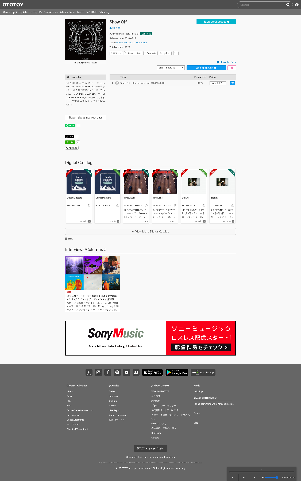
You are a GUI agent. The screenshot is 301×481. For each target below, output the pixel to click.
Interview (113, 396)
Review (112, 405)
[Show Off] (117, 83)
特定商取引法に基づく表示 (165, 410)
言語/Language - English (151, 448)
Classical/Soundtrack (77, 429)
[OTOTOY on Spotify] (117, 372)
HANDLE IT (129, 197)
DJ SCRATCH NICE (133, 205)
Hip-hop (166, 53)
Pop (69, 401)
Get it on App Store (152, 372)
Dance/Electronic (75, 419)
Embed (74, 147)
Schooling (104, 12)
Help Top (198, 391)
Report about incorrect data (85, 117)
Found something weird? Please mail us (214, 404)
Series (112, 391)
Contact (198, 413)
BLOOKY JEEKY (74, 205)
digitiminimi (167, 468)
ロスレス (117, 53)
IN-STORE (91, 12)
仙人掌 (116, 28)
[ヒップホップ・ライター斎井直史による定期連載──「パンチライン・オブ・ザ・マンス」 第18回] (92, 273)
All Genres (82, 385)
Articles (63, 12)
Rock (69, 396)
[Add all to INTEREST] (232, 68)
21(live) (185, 197)
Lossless (146, 33)
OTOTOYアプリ (159, 423)
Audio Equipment (117, 415)
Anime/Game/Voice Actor (80, 410)
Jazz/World (73, 424)
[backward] (232, 477)
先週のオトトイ (117, 419)
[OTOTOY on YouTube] (126, 372)
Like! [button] (71, 142)
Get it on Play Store (177, 372)
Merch (80, 12)
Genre (72, 385)
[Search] (289, 5)
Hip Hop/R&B (73, 415)
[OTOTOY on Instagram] (98, 372)
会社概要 (155, 396)
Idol (69, 405)
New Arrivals (51, 12)
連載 (69, 292)
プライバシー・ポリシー (163, 405)
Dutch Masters (74, 197)
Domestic (151, 53)
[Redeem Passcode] (296, 5)
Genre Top (9, 12)
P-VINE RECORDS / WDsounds (131, 42)
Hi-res (70, 391)
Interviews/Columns (84, 249)
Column (113, 401)
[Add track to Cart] (232, 83)
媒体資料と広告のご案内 (163, 428)
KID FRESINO (188, 205)
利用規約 (155, 401)
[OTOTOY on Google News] (136, 372)
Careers (155, 437)
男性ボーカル (134, 53)
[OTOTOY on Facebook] (107, 372)
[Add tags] (176, 53)
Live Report (114, 410)
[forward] (255, 477)
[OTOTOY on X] (89, 372)
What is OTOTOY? (160, 391)
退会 (196, 422)
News (73, 12)
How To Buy (227, 62)
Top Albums (25, 12)
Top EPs (37, 12)
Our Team (156, 433)
